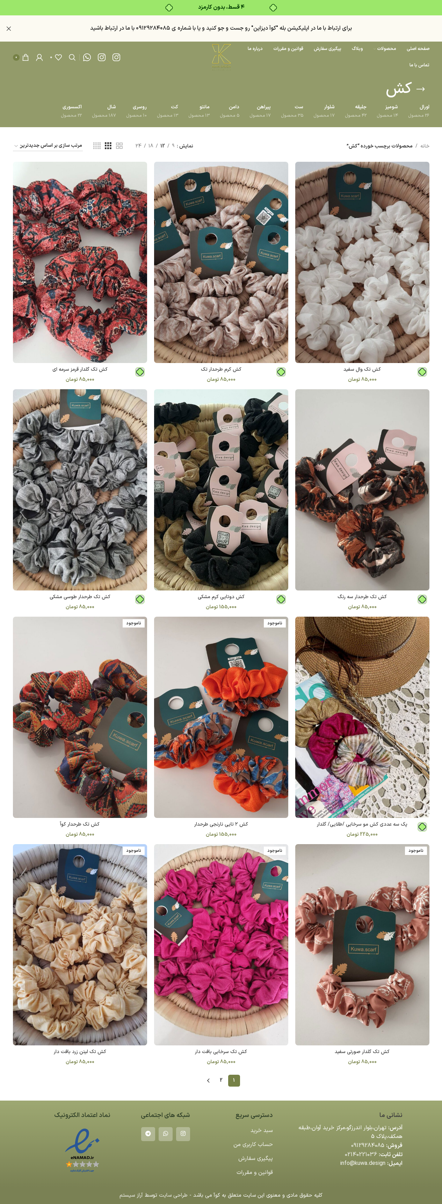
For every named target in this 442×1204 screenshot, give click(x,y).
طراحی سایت (173, 1195)
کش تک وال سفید (362, 369)
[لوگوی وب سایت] (221, 57)
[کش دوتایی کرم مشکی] (221, 489)
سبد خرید (262, 1130)
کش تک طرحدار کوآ (80, 824)
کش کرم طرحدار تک (221, 369)
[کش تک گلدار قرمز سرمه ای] (80, 262)
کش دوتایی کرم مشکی (221, 597)
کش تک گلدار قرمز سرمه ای (80, 369)
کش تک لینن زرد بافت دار (80, 1052)
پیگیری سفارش (255, 1158)
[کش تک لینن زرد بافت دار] (80, 944)
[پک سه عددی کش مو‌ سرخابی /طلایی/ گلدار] (362, 717)
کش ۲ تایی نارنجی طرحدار (221, 824)
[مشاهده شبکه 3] (108, 146)
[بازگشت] (420, 89)
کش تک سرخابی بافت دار (221, 1052)
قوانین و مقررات (255, 1172)
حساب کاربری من (253, 1144)
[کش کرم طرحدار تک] (221, 262)
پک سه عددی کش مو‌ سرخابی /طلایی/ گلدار (362, 824)
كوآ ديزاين (264, 28)
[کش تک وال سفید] (362, 262)
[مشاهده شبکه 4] (97, 146)
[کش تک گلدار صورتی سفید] (362, 944)
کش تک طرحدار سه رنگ (362, 597)
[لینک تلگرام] (148, 1134)
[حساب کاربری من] (39, 57)
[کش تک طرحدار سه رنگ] (362, 489)
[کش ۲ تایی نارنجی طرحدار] (221, 717)
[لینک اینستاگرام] (183, 1134)
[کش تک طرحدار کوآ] (80, 717)
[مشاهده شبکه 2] (119, 146)
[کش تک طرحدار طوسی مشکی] (80, 489)
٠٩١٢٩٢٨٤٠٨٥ (153, 28)
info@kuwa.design (362, 1163)
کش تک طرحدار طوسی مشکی (80, 597)
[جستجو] (72, 57)
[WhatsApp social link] (166, 1134)
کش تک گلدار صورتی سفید (362, 1052)
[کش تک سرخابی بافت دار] (221, 944)
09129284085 (367, 1145)
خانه (424, 146)
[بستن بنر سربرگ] (8, 28)
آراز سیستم (131, 1195)
